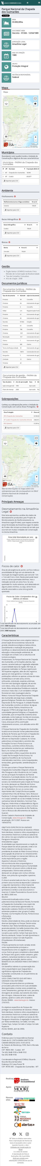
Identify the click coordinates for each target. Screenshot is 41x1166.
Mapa (5, 92)
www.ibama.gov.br (21, 1000)
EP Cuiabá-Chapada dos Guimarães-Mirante (18, 420)
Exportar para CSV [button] (11, 181)
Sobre (15, 144)
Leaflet (15, 147)
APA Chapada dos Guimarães (13, 416)
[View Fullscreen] (5, 98)
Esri (22, 147)
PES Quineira (8, 423)
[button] (27, 3)
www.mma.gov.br (19, 818)
